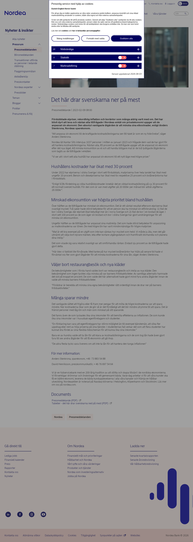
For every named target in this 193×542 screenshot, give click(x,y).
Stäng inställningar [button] (65, 38)
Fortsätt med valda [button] (95, 38)
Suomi (73, 9)
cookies (65, 31)
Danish (54, 9)
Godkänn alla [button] (126, 38)
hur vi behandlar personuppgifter (86, 31)
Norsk (67, 9)
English (61, 9)
